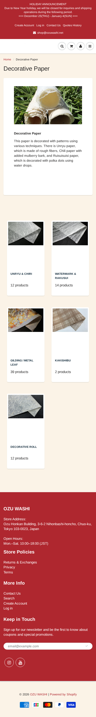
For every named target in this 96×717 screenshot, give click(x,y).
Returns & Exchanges (20, 562)
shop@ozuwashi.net (50, 32)
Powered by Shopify (63, 694)
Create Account (24, 25)
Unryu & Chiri (21, 273)
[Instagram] (9, 662)
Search (8, 598)
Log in (40, 25)
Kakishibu (63, 360)
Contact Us (54, 25)
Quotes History (72, 25)
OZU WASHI (38, 694)
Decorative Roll (23, 447)
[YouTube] (20, 662)
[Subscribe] (86, 646)
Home (7, 59)
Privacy (9, 567)
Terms (8, 572)
